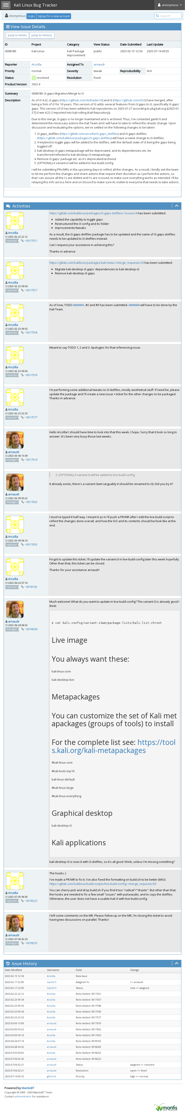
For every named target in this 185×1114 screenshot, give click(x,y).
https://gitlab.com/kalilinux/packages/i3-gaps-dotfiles (74, 138)
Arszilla (37, 64)
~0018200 (31, 629)
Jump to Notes (17, 35)
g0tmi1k (51, 1076)
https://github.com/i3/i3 (129, 100)
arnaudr (99, 64)
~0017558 (30, 332)
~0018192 (30, 587)
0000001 (78, 305)
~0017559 (30, 375)
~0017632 (31, 502)
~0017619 (31, 460)
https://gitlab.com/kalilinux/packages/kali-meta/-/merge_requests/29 (96, 263)
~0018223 (30, 901)
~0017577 (30, 417)
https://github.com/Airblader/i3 (81, 100)
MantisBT (28, 1088)
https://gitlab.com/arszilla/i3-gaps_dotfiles (89, 134)
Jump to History (42, 35)
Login (31, 16)
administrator (23, 1096)
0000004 (134, 305)
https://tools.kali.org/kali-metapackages (114, 746)
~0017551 (30, 241)
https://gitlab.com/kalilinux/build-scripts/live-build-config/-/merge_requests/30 (102, 884)
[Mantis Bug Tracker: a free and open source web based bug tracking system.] (165, 1107)
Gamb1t (51, 982)
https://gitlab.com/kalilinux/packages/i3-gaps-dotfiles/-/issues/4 (93, 213)
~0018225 (31, 943)
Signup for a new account (54, 16)
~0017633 (30, 544)
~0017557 (30, 290)
